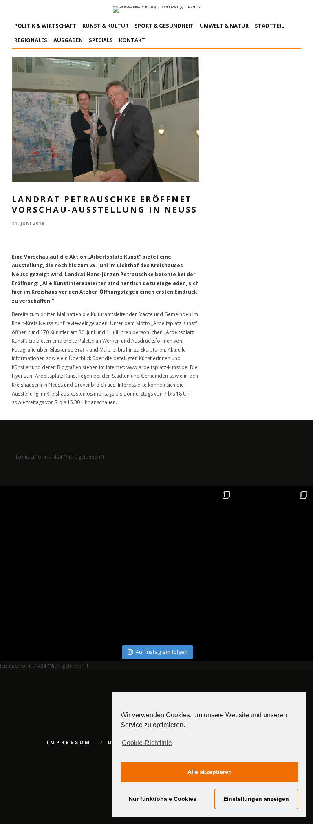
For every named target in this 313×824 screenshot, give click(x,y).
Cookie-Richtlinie (147, 742)
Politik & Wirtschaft (45, 25)
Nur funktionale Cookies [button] (162, 798)
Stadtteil (269, 25)
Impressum (69, 742)
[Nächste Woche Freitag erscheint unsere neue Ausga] (40, 603)
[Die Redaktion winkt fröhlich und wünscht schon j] (118, 603)
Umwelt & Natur (224, 25)
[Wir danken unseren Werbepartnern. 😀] (195, 525)
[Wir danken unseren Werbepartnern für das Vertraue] (273, 525)
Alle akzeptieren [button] (209, 772)
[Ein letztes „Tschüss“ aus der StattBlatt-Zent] (118, 525)
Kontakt (132, 40)
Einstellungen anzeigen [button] (256, 798)
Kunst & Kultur (105, 25)
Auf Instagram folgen (161, 651)
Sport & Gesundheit (164, 25)
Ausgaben (68, 40)
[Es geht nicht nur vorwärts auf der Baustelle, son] (40, 525)
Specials (101, 40)
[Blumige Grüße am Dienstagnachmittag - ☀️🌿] (273, 603)
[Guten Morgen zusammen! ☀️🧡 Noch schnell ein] (195, 603)
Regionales (30, 40)
